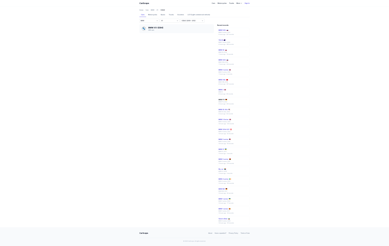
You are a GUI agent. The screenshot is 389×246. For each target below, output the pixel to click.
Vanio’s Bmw (223, 219)
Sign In (247, 3)
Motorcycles (222, 3)
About (210, 233)
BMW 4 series (223, 179)
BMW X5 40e (223, 109)
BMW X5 (221, 50)
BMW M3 (222, 189)
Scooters (180, 14)
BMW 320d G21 (224, 129)
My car (221, 169)
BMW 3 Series (224, 119)
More (238, 3)
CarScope (144, 3)
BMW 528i (222, 30)
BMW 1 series (223, 199)
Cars (213, 3)
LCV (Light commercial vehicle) (199, 14)
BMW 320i (222, 60)
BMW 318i (222, 80)
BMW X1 (221, 149)
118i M (221, 40)
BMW (152, 10)
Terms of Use (245, 233)
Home (141, 10)
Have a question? (220, 233)
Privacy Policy (233, 233)
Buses (163, 14)
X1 (157, 10)
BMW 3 (221, 90)
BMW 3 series (223, 70)
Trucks (231, 3)
